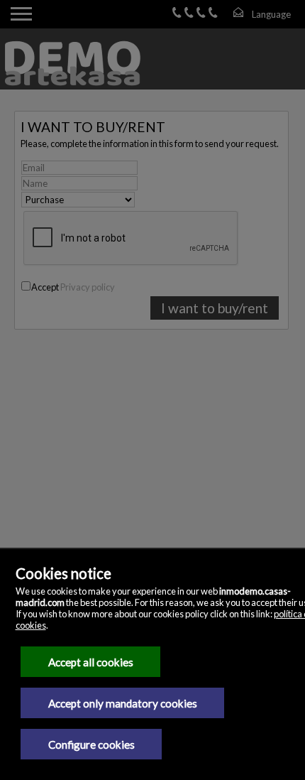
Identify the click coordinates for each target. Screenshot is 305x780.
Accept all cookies (90, 662)
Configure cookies (91, 744)
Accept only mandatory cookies (122, 703)
